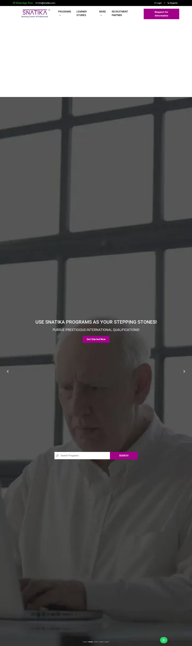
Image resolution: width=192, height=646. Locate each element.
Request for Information (161, 14)
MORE (102, 11)
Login (159, 3)
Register (173, 3)
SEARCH (123, 455)
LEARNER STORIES (81, 13)
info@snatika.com (46, 3)
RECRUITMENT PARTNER (120, 13)
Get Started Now (96, 339)
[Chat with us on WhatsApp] (162, 640)
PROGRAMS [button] (64, 11)
